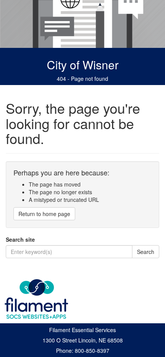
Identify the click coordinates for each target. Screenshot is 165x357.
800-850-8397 (92, 350)
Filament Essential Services (82, 330)
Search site (20, 239)
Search (145, 251)
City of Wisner (83, 64)
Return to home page (44, 214)
